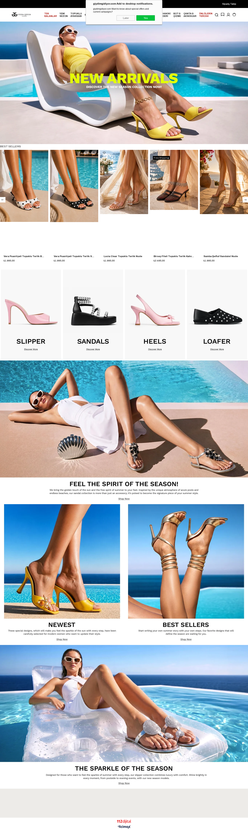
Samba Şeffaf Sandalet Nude (171, 256)
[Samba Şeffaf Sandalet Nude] (174, 182)
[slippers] (124, 716)
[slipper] (31, 315)
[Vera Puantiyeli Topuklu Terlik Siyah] (24, 186)
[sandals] (93, 315)
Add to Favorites (4, 153)
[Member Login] (228, 15)
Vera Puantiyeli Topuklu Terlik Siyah (24, 256)
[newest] (62, 574)
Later (126, 18)
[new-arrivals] (124, 83)
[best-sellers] (186, 574)
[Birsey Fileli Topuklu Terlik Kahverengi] (124, 180)
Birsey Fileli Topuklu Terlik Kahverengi (124, 256)
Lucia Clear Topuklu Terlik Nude (73, 256)
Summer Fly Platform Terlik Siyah (223, 256)
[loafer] (217, 315)
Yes (146, 18)
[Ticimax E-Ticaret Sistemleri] (124, 827)
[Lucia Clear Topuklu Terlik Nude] (74, 182)
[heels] (155, 315)
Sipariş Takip (229, 4)
